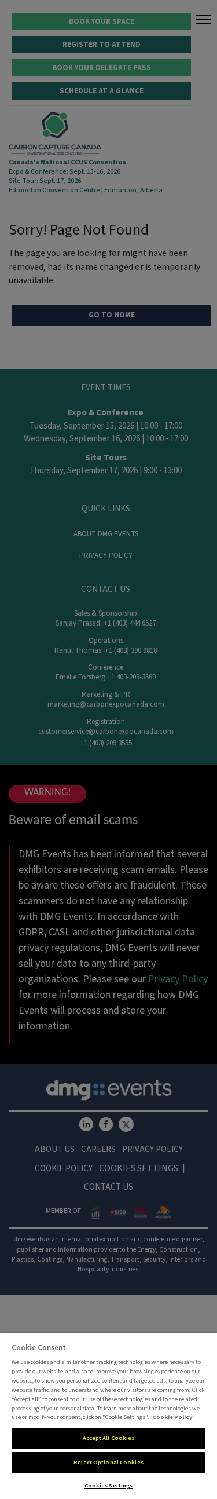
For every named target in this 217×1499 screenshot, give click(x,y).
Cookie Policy (172, 1417)
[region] (108, 1416)
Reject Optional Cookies (108, 1462)
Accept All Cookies (109, 1438)
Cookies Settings (108, 1485)
